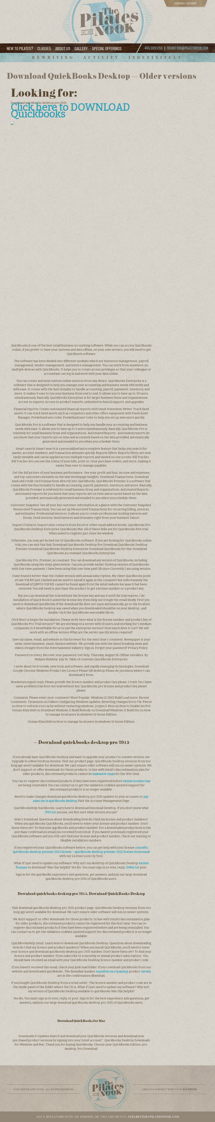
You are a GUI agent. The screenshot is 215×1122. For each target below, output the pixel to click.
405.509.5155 (117, 1117)
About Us (62, 48)
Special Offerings (107, 48)
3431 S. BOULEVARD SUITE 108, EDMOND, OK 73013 (71, 1117)
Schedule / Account (185, 3)
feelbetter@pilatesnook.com (187, 48)
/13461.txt (132, 867)
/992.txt (50, 812)
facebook (190, 1089)
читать (146, 971)
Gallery (81, 48)
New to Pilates (20, 48)
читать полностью (137, 781)
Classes (44, 48)
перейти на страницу (112, 971)
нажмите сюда (104, 774)
